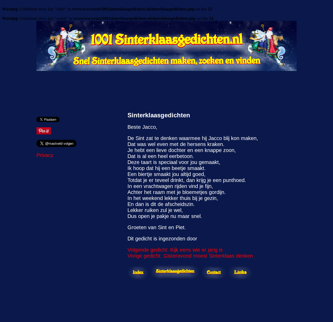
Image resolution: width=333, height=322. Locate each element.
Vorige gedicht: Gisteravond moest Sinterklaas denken (190, 256)
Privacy (44, 155)
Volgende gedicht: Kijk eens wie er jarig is (175, 250)
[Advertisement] (166, 88)
